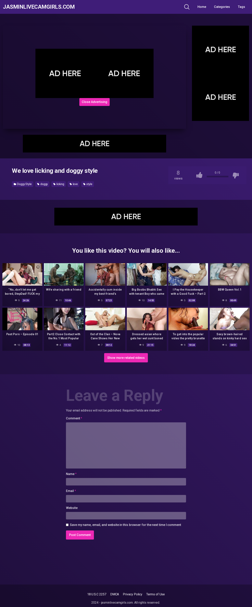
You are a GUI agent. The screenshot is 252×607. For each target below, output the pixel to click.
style (89, 184)
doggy (44, 184)
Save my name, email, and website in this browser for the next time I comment (125, 525)
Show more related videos (126, 358)
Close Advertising (94, 102)
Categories (222, 7)
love (75, 184)
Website (71, 508)
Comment (74, 418)
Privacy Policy (132, 594)
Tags (241, 7)
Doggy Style (24, 184)
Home (201, 7)
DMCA (114, 594)
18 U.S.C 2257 (96, 594)
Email (71, 491)
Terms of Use (155, 594)
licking (60, 184)
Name (71, 474)
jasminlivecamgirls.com (39, 7)
